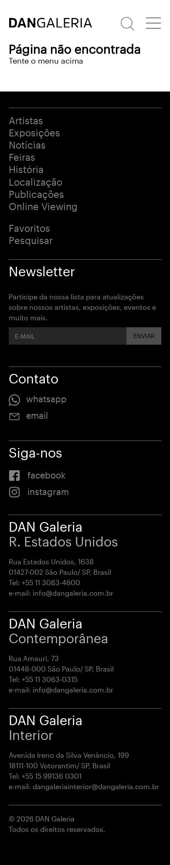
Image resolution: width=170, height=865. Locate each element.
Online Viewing (43, 206)
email (37, 415)
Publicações (36, 194)
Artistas (26, 120)
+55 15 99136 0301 (52, 776)
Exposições (34, 132)
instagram (48, 491)
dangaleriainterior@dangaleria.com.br (96, 786)
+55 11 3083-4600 (51, 582)
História (26, 169)
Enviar (144, 335)
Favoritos (29, 228)
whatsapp (46, 398)
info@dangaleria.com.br (73, 593)
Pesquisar (31, 240)
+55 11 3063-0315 (50, 679)
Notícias (27, 144)
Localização (35, 181)
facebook (46, 475)
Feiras (22, 157)
